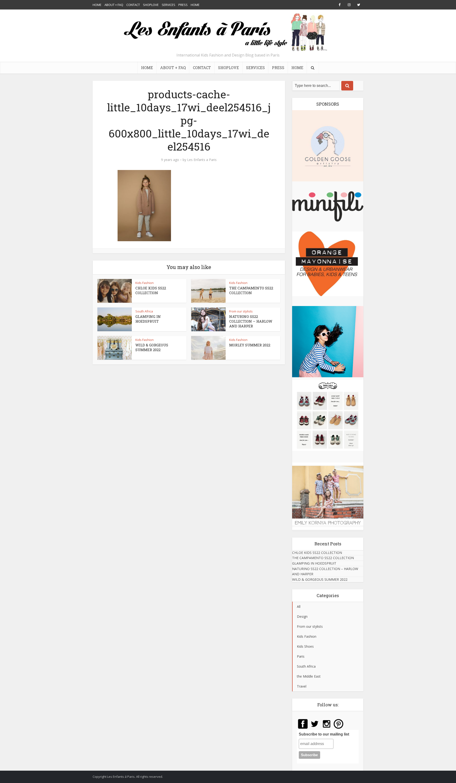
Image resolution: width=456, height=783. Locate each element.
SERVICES (168, 5)
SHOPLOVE (151, 5)
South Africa (144, 311)
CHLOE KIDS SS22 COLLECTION (150, 290)
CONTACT (133, 5)
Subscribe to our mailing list (324, 734)
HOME (97, 5)
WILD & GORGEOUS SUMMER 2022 (151, 347)
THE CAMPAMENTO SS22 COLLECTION (251, 290)
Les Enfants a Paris (202, 160)
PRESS (183, 5)
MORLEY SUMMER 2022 (249, 345)
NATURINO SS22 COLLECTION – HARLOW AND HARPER (250, 321)
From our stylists (241, 311)
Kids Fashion (144, 283)
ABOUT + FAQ (113, 5)
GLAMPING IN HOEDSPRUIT (148, 319)
